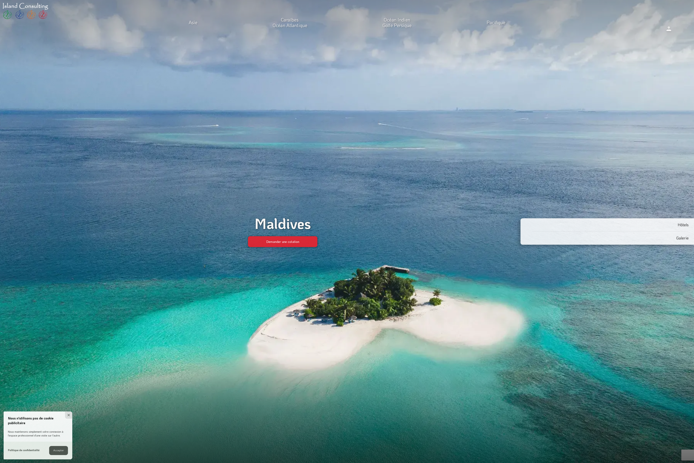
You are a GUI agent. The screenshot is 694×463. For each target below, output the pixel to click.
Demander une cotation (282, 241)
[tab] (607, 225)
